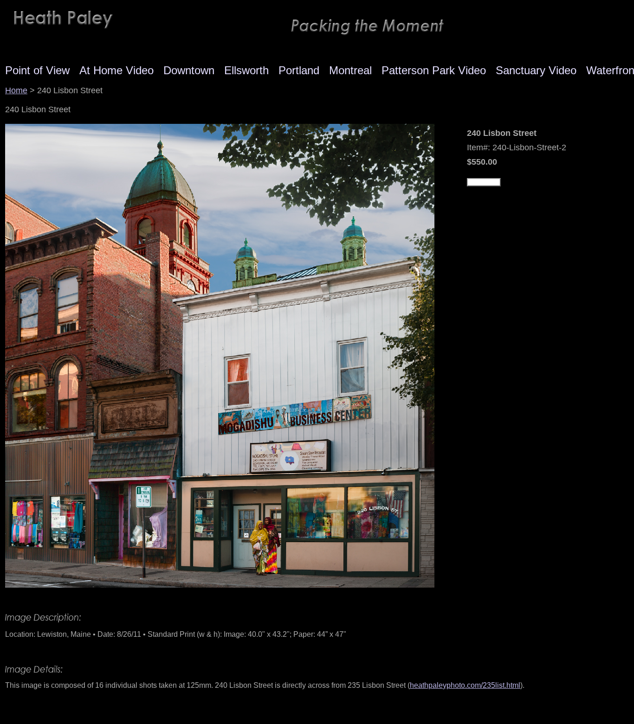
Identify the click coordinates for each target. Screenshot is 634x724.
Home (16, 90)
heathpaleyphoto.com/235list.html (465, 685)
